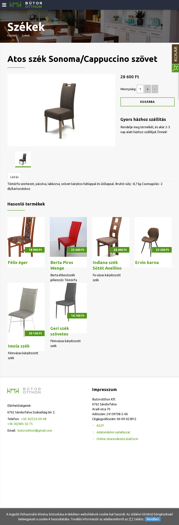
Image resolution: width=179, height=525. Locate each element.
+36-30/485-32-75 (20, 424)
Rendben (152, 519)
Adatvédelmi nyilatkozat (113, 432)
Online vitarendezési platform (117, 439)
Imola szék (19, 346)
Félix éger (18, 262)
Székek (26, 35)
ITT (131, 519)
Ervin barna (147, 262)
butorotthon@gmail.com (34, 430)
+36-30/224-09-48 (33, 419)
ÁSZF (100, 425)
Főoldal (11, 35)
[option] (61, 110)
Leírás (14, 177)
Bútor (34, 5)
